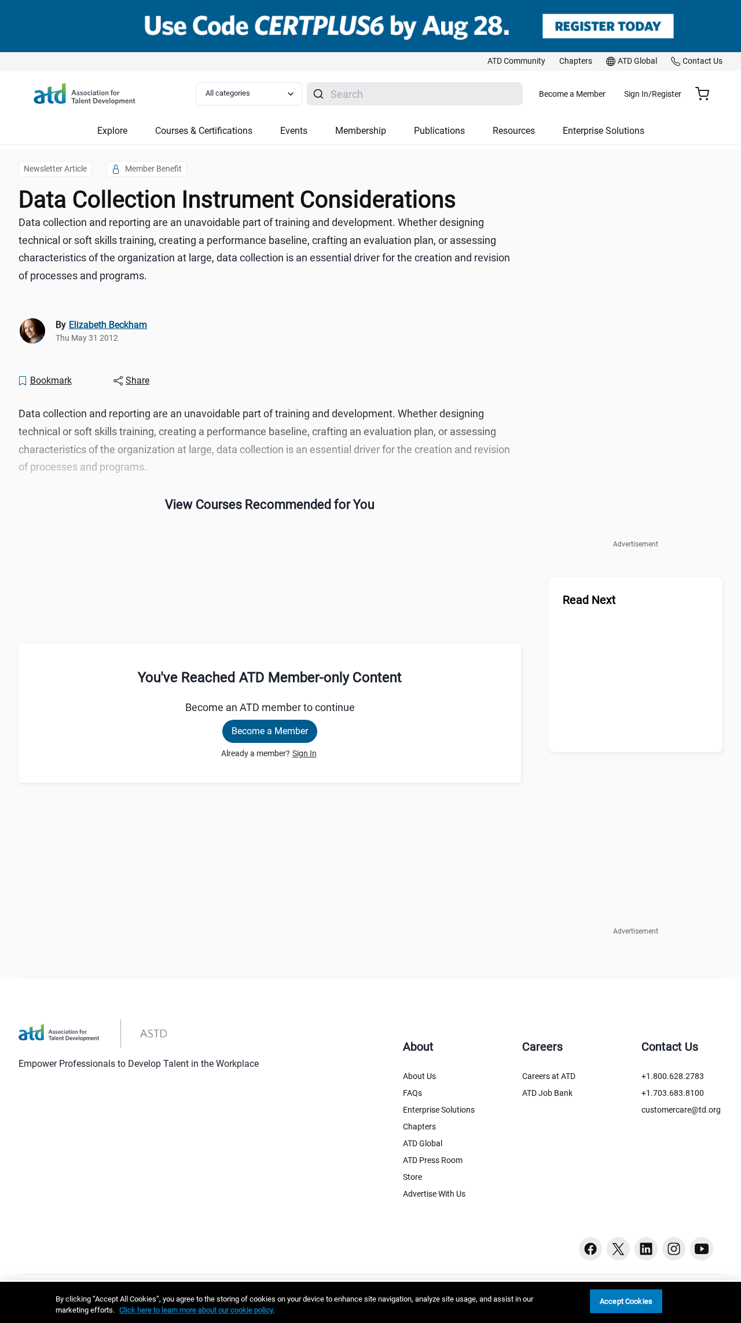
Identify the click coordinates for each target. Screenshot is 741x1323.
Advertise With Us (434, 1193)
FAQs (412, 1093)
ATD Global (422, 1143)
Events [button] (293, 130)
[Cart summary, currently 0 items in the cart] (706, 93)
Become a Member (572, 94)
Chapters (419, 1126)
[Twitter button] (618, 1248)
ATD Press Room (433, 1160)
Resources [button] (514, 130)
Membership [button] (360, 130)
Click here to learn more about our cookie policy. (196, 1310)
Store (412, 1177)
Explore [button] (112, 130)
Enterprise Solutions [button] (603, 130)
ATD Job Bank (547, 1093)
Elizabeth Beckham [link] (108, 324)
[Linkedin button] (646, 1248)
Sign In (304, 753)
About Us (419, 1076)
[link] (516, 61)
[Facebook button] (590, 1248)
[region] (370, 1302)
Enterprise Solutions (439, 1109)
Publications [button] (439, 130)
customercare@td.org (681, 1109)
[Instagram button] (673, 1248)
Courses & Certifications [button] (203, 130)
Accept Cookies (626, 1301)
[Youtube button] (701, 1248)
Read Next (589, 600)
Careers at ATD (548, 1076)
